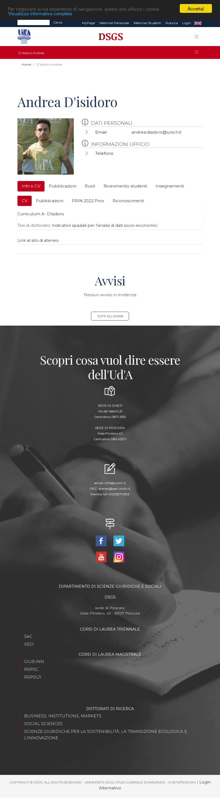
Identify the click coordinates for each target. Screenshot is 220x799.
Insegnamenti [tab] (170, 186)
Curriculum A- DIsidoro (40, 213)
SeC (28, 636)
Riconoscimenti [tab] (128, 200)
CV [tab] (24, 200)
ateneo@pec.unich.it (114, 489)
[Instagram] (119, 556)
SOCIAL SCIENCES (43, 723)
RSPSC (31, 669)
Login (186, 23)
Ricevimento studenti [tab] (125, 186)
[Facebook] (101, 540)
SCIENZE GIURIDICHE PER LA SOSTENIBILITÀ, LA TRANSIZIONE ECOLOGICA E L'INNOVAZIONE (105, 734)
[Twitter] (119, 540)
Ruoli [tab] (90, 186)
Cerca (57, 22)
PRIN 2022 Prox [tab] (88, 200)
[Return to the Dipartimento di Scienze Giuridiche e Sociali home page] (109, 36)
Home (26, 64)
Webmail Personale (114, 23)
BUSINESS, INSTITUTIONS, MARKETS (62, 715)
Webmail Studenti (147, 23)
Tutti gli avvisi (110, 316)
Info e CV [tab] (31, 186)
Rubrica (172, 23)
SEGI (29, 644)
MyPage (88, 23)
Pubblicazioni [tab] (62, 186)
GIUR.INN (34, 661)
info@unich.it (115, 483)
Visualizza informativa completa (40, 13)
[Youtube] (101, 556)
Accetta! (196, 8)
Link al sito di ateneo (38, 240)
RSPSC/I (32, 677)
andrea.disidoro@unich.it (156, 132)
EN (198, 23)
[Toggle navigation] (197, 36)
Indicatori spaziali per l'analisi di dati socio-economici (104, 225)
